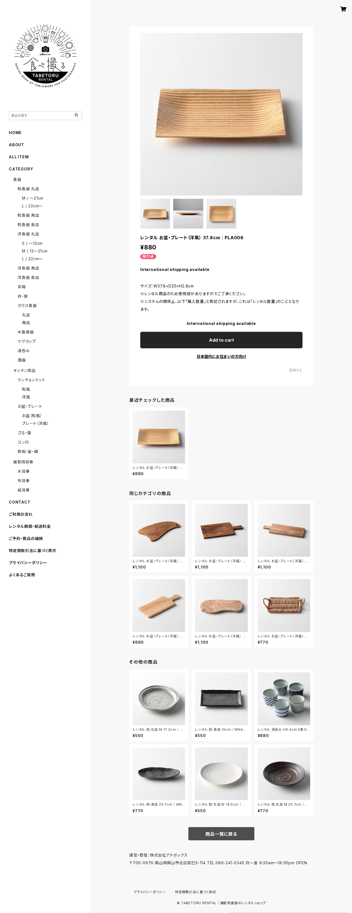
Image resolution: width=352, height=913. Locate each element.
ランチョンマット (31, 379)
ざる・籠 (24, 432)
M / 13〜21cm (35, 251)
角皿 (26, 322)
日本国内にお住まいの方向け (221, 356)
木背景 (24, 471)
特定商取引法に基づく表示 (32, 550)
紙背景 (24, 490)
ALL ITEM (19, 156)
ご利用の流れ (21, 514)
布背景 (24, 480)
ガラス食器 (27, 305)
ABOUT (16, 144)
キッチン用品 (24, 370)
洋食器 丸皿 (28, 234)
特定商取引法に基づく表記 (195, 892)
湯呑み (24, 350)
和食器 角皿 (28, 215)
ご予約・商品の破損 (26, 538)
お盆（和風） (32, 415)
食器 (17, 179)
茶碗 (22, 286)
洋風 (26, 397)
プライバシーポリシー (28, 562)
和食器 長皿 (28, 224)
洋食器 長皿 (28, 277)
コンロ (23, 442)
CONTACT (20, 502)
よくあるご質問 (22, 574)
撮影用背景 (23, 462)
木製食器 (26, 332)
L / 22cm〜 (32, 205)
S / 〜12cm (32, 243)
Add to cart (221, 340)
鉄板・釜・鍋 (28, 451)
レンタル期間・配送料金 (30, 526)
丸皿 (26, 315)
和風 (26, 389)
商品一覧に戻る (221, 834)
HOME (15, 132)
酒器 (22, 360)
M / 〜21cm (32, 198)
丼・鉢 (23, 296)
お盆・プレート (30, 406)
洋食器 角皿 (28, 268)
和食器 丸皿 (28, 188)
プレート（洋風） (35, 423)
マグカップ (27, 341)
